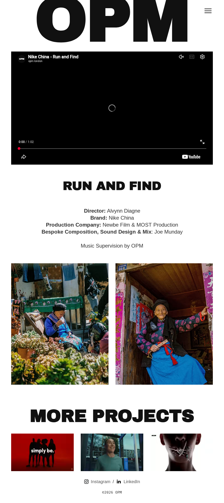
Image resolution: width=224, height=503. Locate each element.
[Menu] (208, 11)
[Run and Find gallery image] (59, 324)
